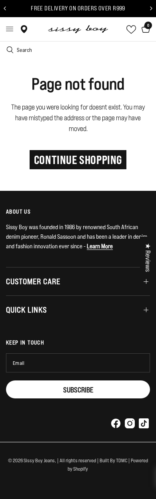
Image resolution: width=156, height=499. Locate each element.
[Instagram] (129, 423)
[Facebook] (115, 423)
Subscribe (78, 389)
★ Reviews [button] (148, 257)
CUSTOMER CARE (33, 281)
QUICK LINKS (26, 310)
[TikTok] (143, 423)
